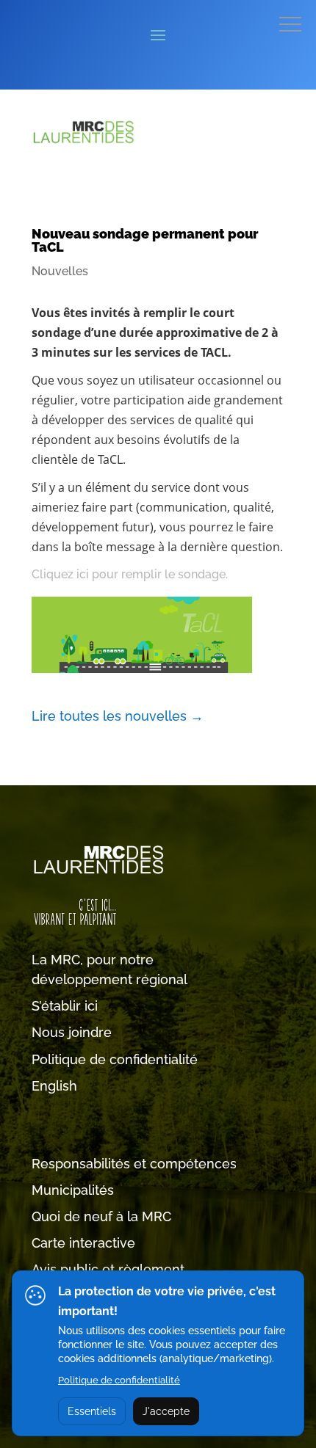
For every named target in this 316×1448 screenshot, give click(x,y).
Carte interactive (83, 1243)
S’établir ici (65, 1006)
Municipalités (73, 1190)
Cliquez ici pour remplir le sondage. (130, 574)
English (54, 1086)
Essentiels (92, 1411)
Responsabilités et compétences (134, 1163)
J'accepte (166, 1411)
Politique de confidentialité (115, 1059)
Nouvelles (60, 271)
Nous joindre (72, 1032)
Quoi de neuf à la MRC (101, 1216)
